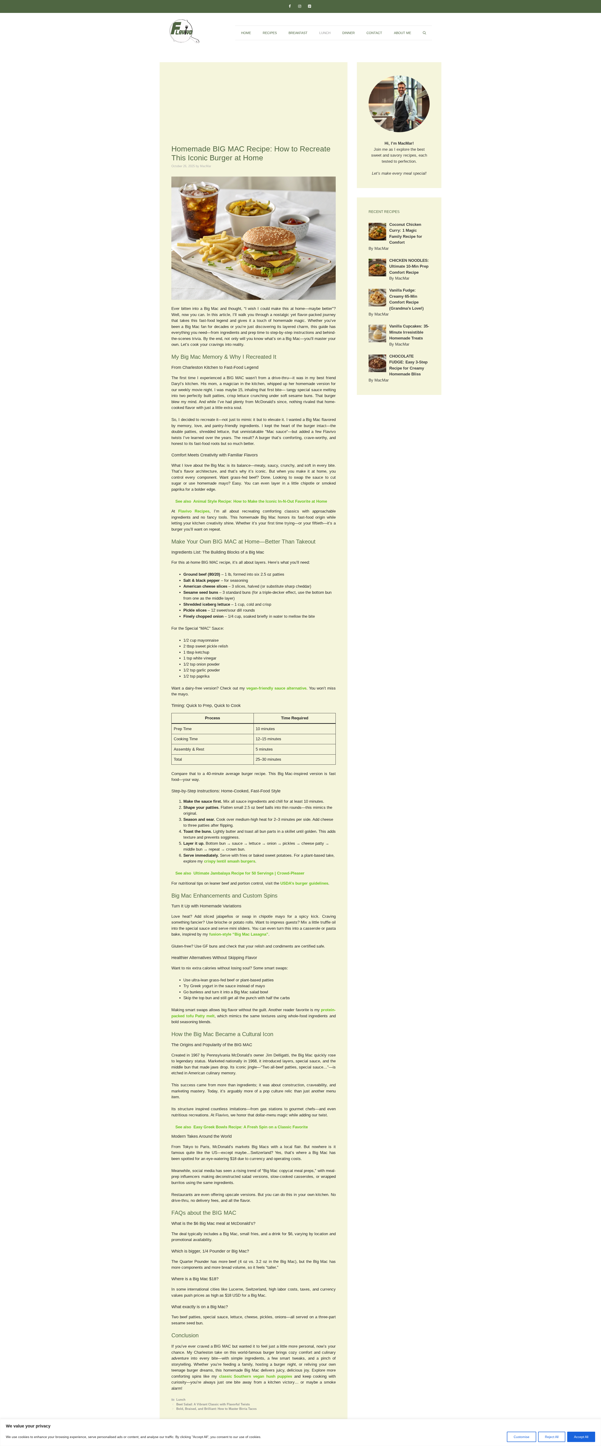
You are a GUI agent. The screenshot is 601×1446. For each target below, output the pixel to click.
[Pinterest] (309, 6)
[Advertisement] (253, 109)
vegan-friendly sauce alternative (276, 688)
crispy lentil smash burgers (229, 861)
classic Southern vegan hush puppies (255, 1376)
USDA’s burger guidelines (304, 883)
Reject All (552, 1437)
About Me (402, 33)
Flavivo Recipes (193, 511)
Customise (521, 1437)
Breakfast (298, 33)
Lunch (325, 33)
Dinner (348, 33)
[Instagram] (300, 6)
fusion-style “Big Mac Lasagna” (238, 934)
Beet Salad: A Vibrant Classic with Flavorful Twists (213, 1404)
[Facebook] (290, 6)
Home (246, 33)
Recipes (270, 33)
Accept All (581, 1437)
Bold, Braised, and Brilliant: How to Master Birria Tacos (216, 1409)
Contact (374, 33)
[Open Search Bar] (424, 33)
